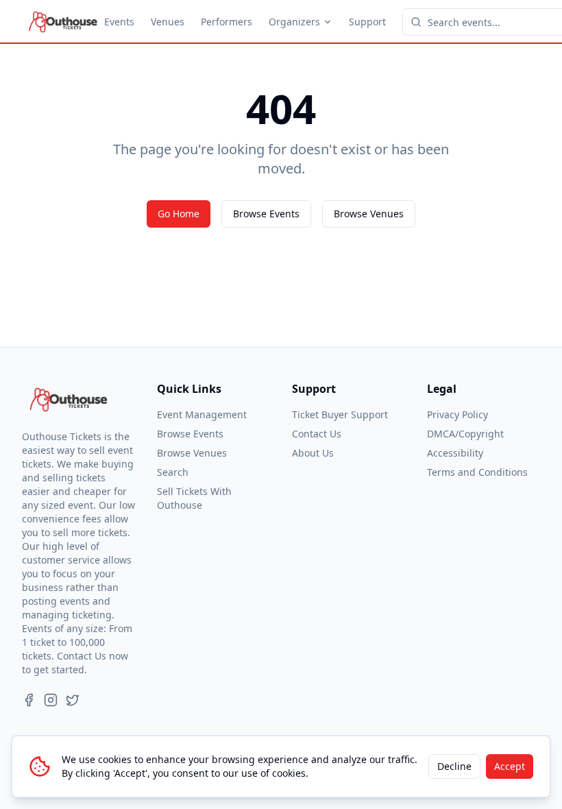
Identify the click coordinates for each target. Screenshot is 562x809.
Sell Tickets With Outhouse (194, 498)
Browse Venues (369, 213)
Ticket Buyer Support (340, 414)
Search (172, 472)
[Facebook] (29, 700)
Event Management (202, 414)
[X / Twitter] (73, 700)
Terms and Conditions (477, 472)
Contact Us (316, 433)
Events (119, 21)
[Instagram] (51, 700)
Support (367, 21)
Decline (454, 766)
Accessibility (455, 452)
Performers (226, 21)
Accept (509, 766)
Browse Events (266, 213)
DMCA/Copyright (465, 433)
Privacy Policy (457, 414)
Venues (167, 21)
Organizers (294, 21)
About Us (313, 452)
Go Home (178, 213)
